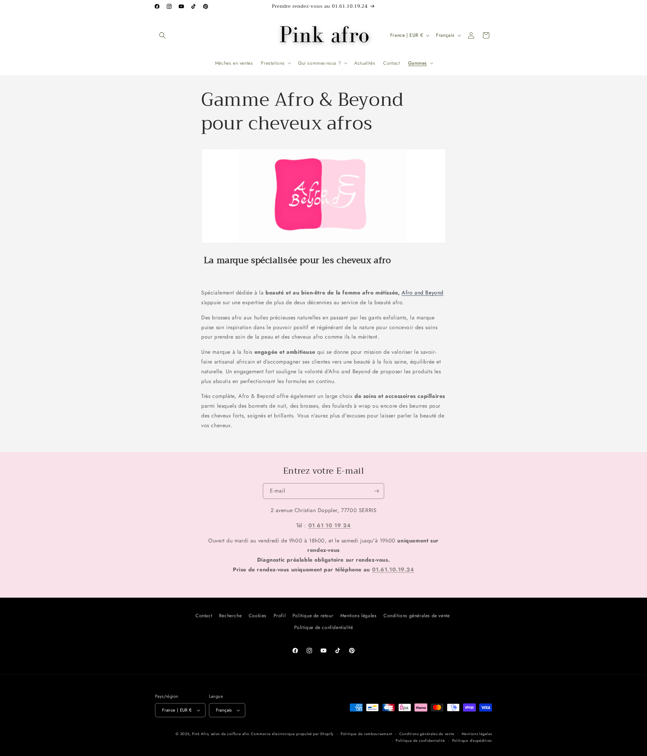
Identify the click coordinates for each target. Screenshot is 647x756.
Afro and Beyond (422, 292)
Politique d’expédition (472, 740)
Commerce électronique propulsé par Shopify (292, 733)
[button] (162, 35)
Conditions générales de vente (416, 615)
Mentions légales (358, 615)
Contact (203, 615)
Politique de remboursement (366, 733)
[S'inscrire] (376, 491)
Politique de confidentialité (323, 627)
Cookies (258, 615)
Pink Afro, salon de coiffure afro (220, 733)
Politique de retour (312, 615)
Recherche (230, 615)
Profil (280, 615)
